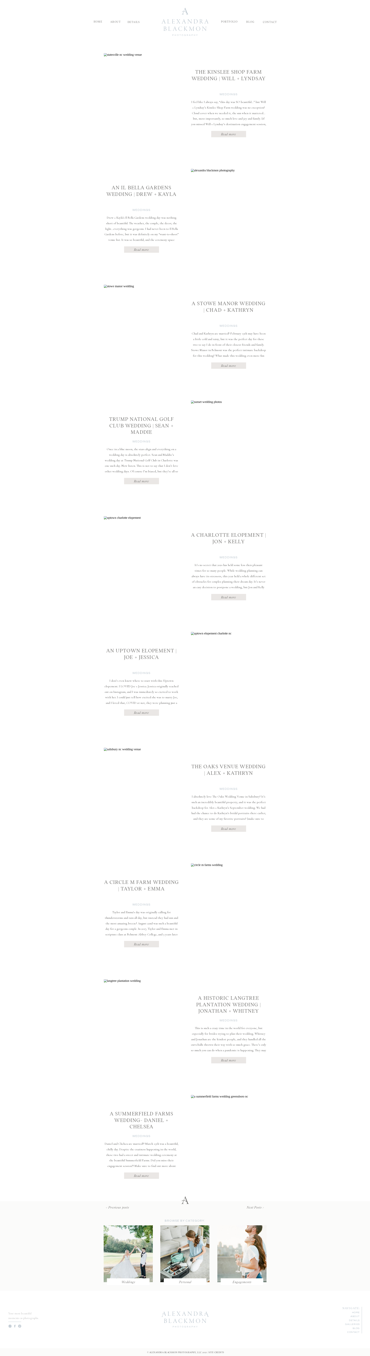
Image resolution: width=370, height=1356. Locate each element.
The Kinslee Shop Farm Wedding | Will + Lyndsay (229, 74)
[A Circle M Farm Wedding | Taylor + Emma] (227, 911)
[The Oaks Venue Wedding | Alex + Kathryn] (140, 796)
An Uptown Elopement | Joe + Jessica (141, 653)
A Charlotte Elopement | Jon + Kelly (228, 537)
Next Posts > (255, 1207)
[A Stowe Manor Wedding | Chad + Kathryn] (140, 333)
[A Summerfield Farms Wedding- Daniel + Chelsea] (227, 1143)
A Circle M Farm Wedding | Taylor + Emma (141, 884)
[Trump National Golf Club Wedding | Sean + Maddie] (227, 448)
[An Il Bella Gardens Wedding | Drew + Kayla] (227, 217)
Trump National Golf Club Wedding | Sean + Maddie (141, 425)
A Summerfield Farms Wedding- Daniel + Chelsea (141, 1119)
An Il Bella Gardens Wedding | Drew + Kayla (141, 190)
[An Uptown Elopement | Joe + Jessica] (227, 680)
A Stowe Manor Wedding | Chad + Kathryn (229, 306)
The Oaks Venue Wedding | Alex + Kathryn (228, 769)
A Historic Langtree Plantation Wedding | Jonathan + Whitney (228, 1004)
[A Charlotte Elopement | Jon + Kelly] (140, 564)
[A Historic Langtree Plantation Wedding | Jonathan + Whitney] (140, 1027)
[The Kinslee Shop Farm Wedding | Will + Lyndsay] (140, 101)
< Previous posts (117, 1207)
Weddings (228, 94)
